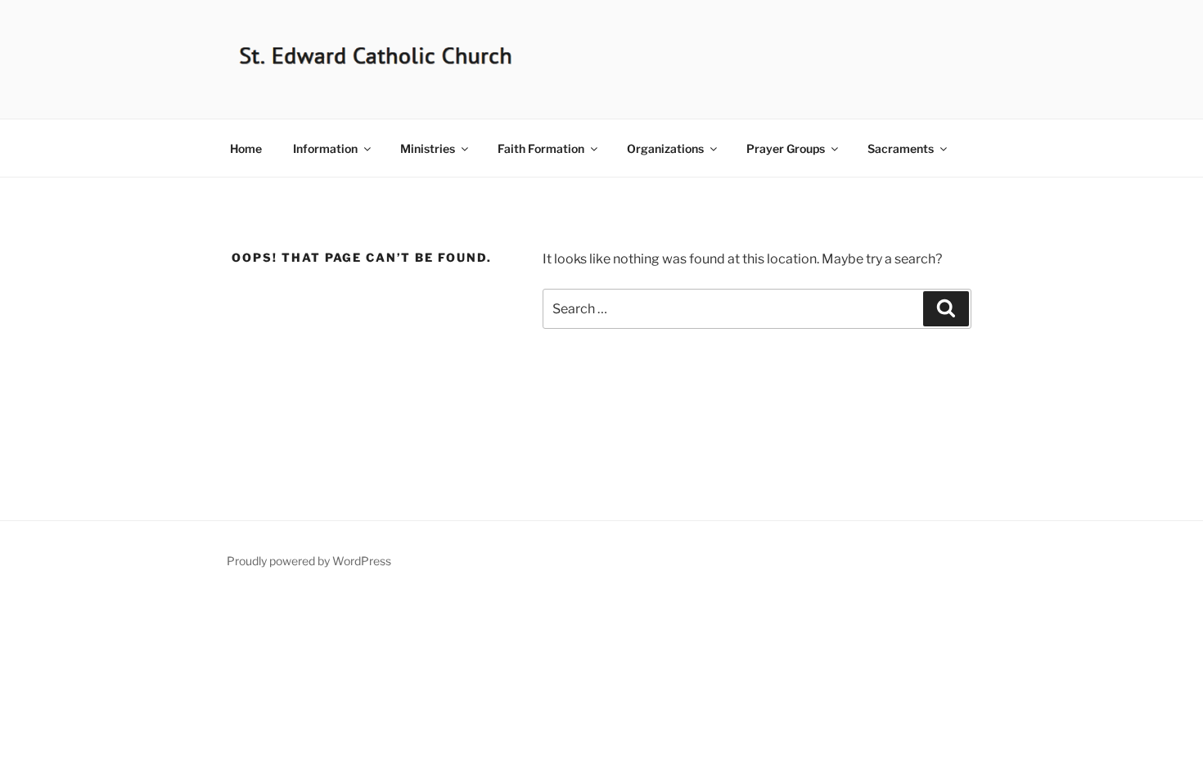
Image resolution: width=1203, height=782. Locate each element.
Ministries (427, 148)
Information (325, 148)
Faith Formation (541, 148)
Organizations (665, 148)
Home (246, 148)
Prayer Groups (785, 148)
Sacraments (900, 148)
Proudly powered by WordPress (309, 561)
